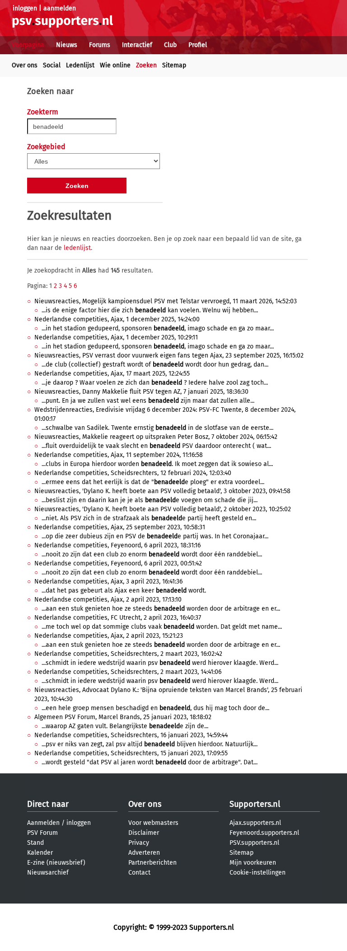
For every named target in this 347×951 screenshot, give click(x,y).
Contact (139, 872)
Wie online (115, 65)
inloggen (25, 8)
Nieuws (66, 45)
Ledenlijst (80, 65)
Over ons (25, 65)
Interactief (137, 45)
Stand (35, 843)
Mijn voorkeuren (253, 862)
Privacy (138, 843)
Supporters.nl (255, 804)
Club (170, 45)
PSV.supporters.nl (254, 843)
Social (52, 65)
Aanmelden (43, 823)
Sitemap (174, 65)
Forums (99, 45)
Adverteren (144, 853)
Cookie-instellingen (258, 872)
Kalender (40, 853)
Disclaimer (143, 833)
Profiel (197, 45)
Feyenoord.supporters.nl (264, 833)
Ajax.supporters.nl (255, 823)
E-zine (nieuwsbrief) (56, 862)
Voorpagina (28, 45)
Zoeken (146, 65)
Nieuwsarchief (48, 872)
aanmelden (59, 8)
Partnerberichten (152, 862)
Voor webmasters (153, 823)
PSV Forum (42, 833)
